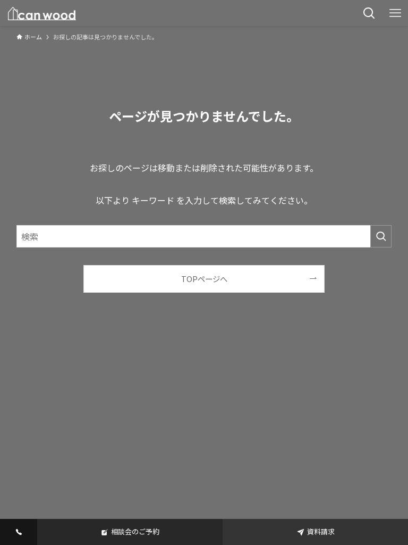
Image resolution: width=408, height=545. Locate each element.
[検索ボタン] (369, 13)
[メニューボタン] (395, 13)
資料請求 (321, 531)
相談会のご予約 (135, 531)
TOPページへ (204, 278)
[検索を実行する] (381, 236)
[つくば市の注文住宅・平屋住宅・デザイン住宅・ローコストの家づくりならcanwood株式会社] (42, 13)
